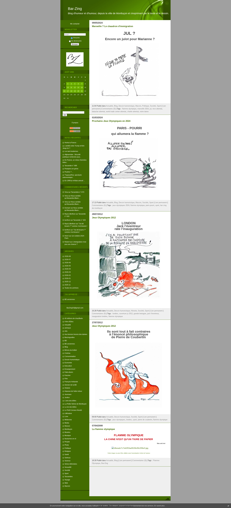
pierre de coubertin (145, 420)
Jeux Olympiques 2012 (104, 217)
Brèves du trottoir (71, 350)
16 (64, 91)
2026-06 (68, 262)
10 (68, 87)
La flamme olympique (103, 429)
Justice (67, 397)
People (67, 442)
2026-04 (68, 269)
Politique (68, 448)
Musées (67, 432)
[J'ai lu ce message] (228, 506)
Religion (68, 451)
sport (157, 205)
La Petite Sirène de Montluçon (75, 404)
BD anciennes (70, 299)
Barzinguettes (70, 337)
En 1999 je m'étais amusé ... (75, 180)
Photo (67, 445)
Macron (67, 486)
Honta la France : (71, 142)
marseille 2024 (143, 109)
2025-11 (68, 285)
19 (75, 91)
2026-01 (68, 278)
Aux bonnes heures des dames (76, 334)
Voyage (67, 480)
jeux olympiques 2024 (121, 205)
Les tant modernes (71, 151)
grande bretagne (140, 314)
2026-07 (68, 259)
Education (68, 366)
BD (66, 340)
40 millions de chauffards (74, 318)
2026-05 (68, 266)
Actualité (68, 325)
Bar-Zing (75, 9)
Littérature (68, 413)
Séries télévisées (71, 464)
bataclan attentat (98, 112)
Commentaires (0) (108, 109)
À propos (75, 122)
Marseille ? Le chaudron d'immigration (112, 26)
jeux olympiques (119, 420)
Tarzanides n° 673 (77, 192)
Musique (68, 435)
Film (66, 378)
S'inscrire (76, 38)
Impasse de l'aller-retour (73, 391)
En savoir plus (159, 506)
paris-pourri (150, 205)
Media (67, 423)
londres (115, 314)
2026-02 (68, 275)
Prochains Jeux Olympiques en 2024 (111, 121)
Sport (66, 473)
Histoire (67, 388)
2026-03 (68, 272)
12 (75, 87)
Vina (66, 192)
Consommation (70, 356)
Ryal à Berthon (70, 214)
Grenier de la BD (71, 385)
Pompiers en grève (71, 169)
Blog (66, 347)
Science (67, 461)
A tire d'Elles (69, 321)
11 (71, 87)
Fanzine (67, 375)
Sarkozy (67, 457)
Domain (67, 208)
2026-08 (68, 256)
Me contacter (75, 24)
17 (68, 91)
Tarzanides (69, 476)
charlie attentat (133, 112)
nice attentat (157, 109)
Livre (66, 416)
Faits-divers (69, 372)
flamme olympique (129, 109)
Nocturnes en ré (70, 438)
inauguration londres (99, 316)
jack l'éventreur (153, 314)
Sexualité (68, 467)
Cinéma (67, 353)
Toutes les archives (71, 288)
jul (150, 109)
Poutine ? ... (69, 172)
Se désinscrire (76, 41)
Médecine (68, 420)
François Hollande (71, 382)
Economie (68, 363)
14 (82, 87)
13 (78, 87)
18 (71, 91)
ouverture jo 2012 (126, 314)
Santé (67, 454)
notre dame (144, 112)
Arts (66, 331)
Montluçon (68, 429)
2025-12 (68, 281)
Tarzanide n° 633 (79, 220)
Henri (67, 236)
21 (82, 91)
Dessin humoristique (72, 359)
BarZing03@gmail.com (75, 308)
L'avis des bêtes (70, 401)
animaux (68, 328)
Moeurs (67, 426)
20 (78, 91)
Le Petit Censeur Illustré (73, 410)
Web (66, 483)
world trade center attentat (116, 112)
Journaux (68, 394)
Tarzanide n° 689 (71, 165)
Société (67, 470)
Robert (67, 242)
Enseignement (70, 369)
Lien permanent (161, 202)
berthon (67, 220)
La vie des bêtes (70, 407)
